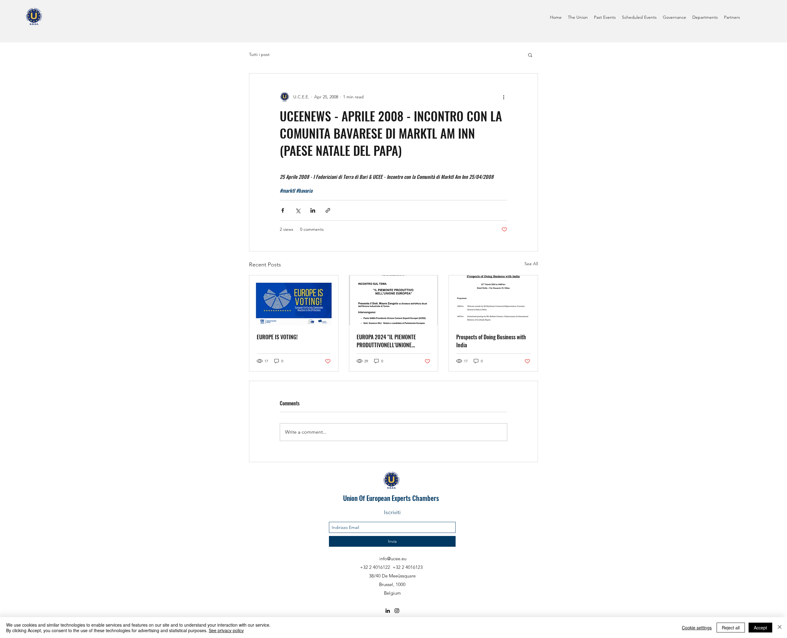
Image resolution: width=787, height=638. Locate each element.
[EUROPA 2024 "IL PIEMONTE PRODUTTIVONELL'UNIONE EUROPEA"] (393, 300)
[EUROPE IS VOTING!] (293, 300)
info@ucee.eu (392, 558)
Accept (760, 627)
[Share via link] (328, 210)
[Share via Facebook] (283, 210)
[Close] (779, 627)
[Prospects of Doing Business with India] (493, 300)
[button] (530, 54)
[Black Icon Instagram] (397, 611)
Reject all (731, 627)
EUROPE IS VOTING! (277, 337)
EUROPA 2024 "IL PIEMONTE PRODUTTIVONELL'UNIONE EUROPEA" (386, 341)
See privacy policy (226, 630)
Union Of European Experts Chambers (391, 498)
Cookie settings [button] (697, 627)
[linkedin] (388, 611)
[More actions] (503, 96)
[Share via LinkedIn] (313, 210)
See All (531, 263)
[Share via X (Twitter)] (298, 210)
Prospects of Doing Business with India (491, 341)
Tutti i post (259, 54)
